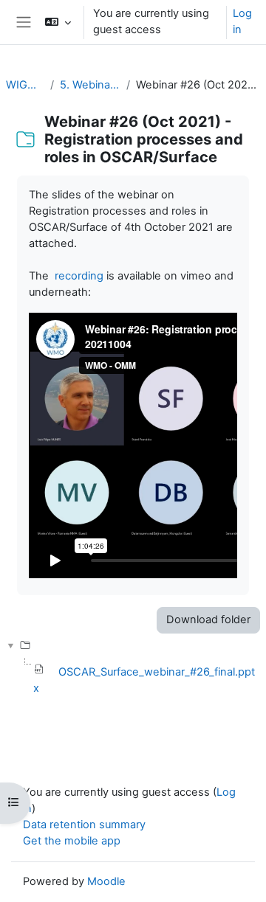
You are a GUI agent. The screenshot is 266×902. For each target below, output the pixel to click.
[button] (58, 22)
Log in (242, 21)
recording (79, 275)
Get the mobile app (71, 840)
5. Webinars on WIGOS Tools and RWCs (90, 84)
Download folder (208, 619)
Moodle (106, 881)
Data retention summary (84, 824)
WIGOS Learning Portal (25, 84)
